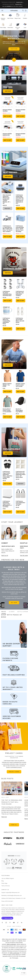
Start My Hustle (24, 555)
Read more (4, 816)
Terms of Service (5, 885)
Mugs (3, 611)
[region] (14, 45)
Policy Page (4, 883)
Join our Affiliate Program (7, 878)
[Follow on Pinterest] (10, 922)
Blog (2, 880)
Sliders (12, 611)
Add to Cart (7, 116)
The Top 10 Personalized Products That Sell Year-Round (11, 802)
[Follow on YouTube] (14, 922)
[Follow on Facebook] (2, 922)
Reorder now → (19, 2)
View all (14, 824)
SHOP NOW (14, 48)
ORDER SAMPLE (14, 53)
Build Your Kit (4, 555)
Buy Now (14, 602)
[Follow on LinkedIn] (21, 922)
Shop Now (8, 91)
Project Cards (14, 771)
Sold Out (7, 208)
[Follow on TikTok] (18, 922)
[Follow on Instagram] (6, 922)
